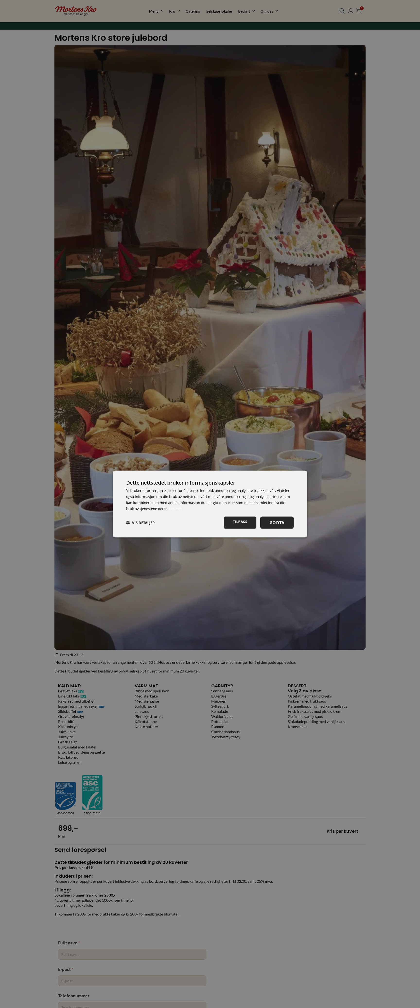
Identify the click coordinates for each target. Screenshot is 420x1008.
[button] (140, 522)
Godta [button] (277, 522)
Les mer (175, 508)
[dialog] (210, 504)
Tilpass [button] (240, 521)
